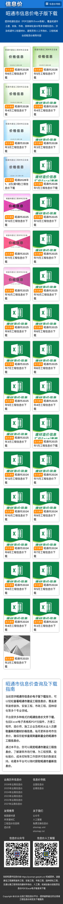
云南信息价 (38, 788)
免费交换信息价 (40, 823)
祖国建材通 (9, 815)
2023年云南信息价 (13, 796)
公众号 (36, 815)
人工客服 (37, 819)
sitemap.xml (39, 827)
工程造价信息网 (11, 823)
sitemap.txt (39, 831)
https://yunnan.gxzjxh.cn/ (33, 876)
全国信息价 (38, 784)
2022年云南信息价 (13, 800)
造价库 (7, 827)
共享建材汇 (9, 819)
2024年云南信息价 (13, 792)
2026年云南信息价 (13, 784)
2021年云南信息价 (13, 803)
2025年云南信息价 (13, 788)
